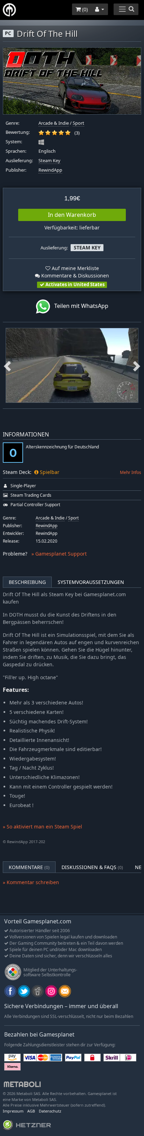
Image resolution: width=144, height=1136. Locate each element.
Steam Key (49, 161)
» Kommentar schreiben (31, 882)
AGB (31, 1111)
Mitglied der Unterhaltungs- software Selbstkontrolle (50, 972)
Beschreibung (27, 582)
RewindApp (50, 170)
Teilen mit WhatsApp (79, 306)
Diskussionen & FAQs (92, 867)
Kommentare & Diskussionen (74, 275)
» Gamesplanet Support (59, 553)
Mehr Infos (130, 472)
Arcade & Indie (53, 123)
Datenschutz (50, 1111)
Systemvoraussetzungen (91, 582)
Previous (7, 365)
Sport (78, 123)
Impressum (13, 1111)
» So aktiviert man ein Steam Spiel (42, 826)
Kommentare (29, 867)
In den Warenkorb (72, 215)
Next (136, 365)
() (84, 9)
